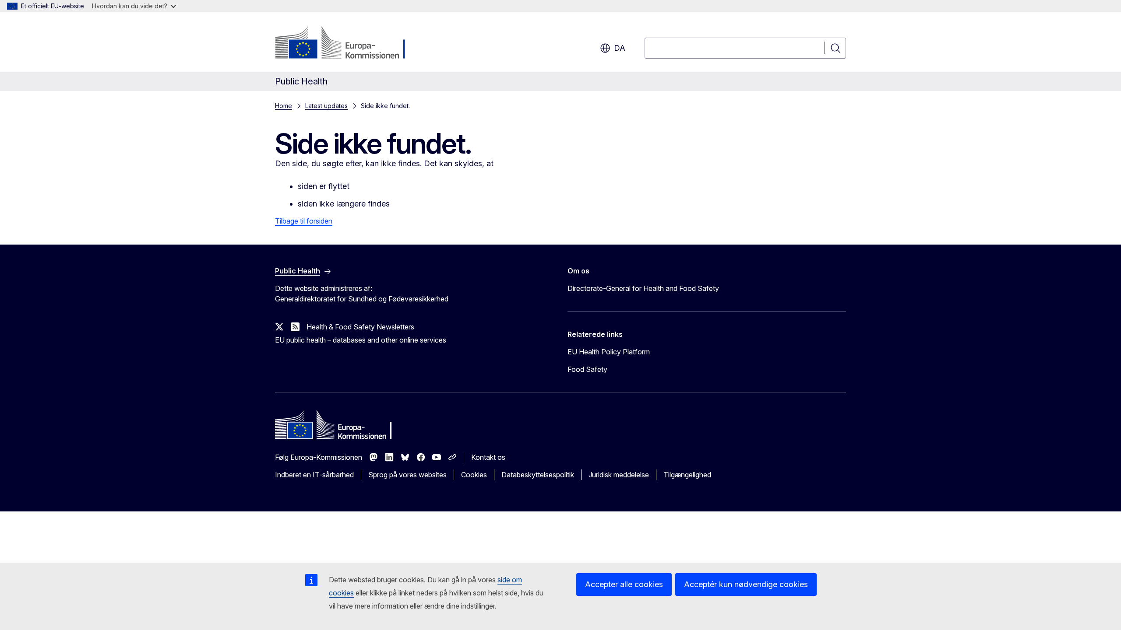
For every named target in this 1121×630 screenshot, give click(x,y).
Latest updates (326, 105)
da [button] (619, 47)
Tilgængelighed (687, 474)
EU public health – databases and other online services (360, 340)
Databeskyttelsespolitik (537, 474)
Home (283, 105)
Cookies (474, 474)
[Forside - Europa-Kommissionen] (345, 43)
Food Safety (587, 369)
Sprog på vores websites (407, 474)
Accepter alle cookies (624, 584)
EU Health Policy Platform (609, 351)
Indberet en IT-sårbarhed (314, 474)
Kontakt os (488, 457)
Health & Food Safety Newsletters (360, 326)
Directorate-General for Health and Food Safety (643, 288)
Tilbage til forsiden (303, 221)
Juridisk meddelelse (619, 474)
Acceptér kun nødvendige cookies (746, 584)
